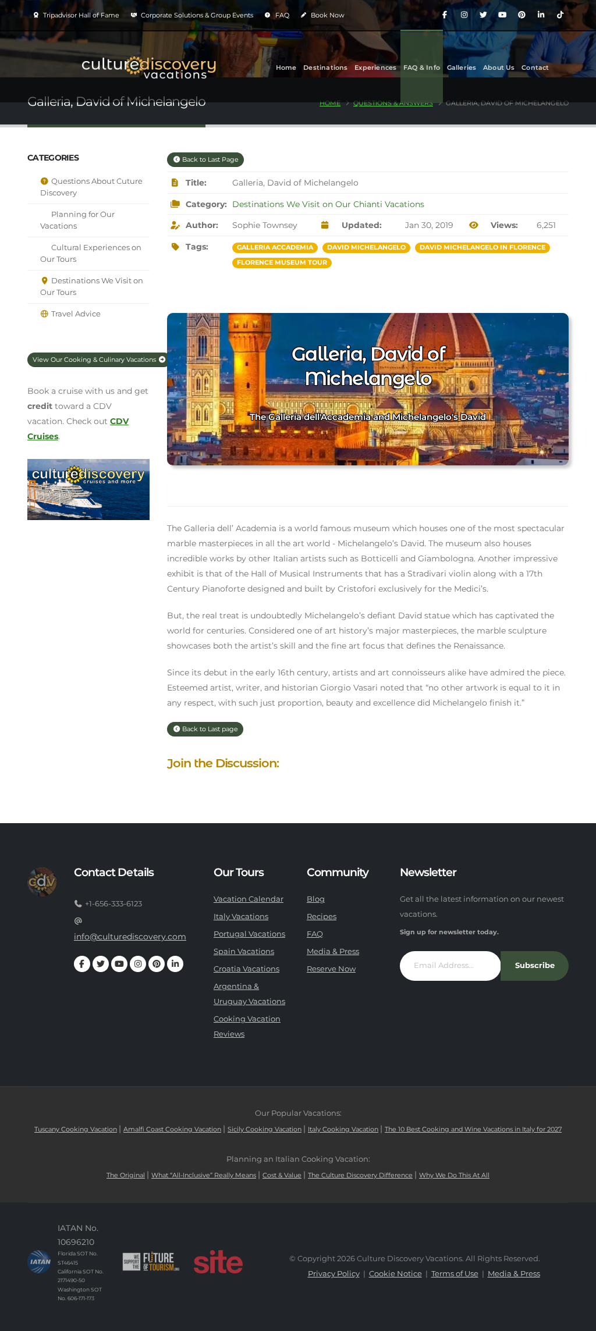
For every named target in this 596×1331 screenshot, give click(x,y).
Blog (316, 899)
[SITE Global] (218, 1261)
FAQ (281, 15)
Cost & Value (281, 1175)
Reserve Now (331, 969)
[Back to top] (575, 1318)
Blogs (285, 138)
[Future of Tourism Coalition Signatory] (151, 1261)
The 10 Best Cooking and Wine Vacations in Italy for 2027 (473, 1129)
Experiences (375, 67)
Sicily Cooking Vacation (264, 1129)
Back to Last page (209, 729)
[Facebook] (445, 15)
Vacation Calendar (248, 899)
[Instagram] (464, 15)
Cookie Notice (395, 1273)
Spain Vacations (244, 951)
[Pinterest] (521, 15)
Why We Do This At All (454, 1175)
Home (286, 67)
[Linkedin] (541, 15)
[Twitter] (483, 15)
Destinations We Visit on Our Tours (91, 286)
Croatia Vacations (246, 969)
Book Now (327, 15)
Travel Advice (75, 313)
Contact (535, 67)
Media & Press (333, 951)
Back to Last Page (209, 159)
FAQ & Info (421, 67)
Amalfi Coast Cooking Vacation (172, 1129)
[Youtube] (502, 15)
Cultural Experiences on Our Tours (90, 253)
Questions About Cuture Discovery (91, 187)
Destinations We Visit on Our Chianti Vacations (328, 204)
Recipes (321, 916)
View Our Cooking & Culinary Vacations (95, 359)
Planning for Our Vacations (77, 220)
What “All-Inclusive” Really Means (203, 1175)
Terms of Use (454, 1273)
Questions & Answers (393, 103)
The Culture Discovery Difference (360, 1175)
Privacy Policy (334, 1273)
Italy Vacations (241, 916)
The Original (126, 1175)
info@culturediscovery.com (130, 936)
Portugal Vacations (249, 934)
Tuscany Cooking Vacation (75, 1129)
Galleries (462, 67)
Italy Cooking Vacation (343, 1129)
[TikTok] (560, 15)
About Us (499, 67)
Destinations (325, 67)
